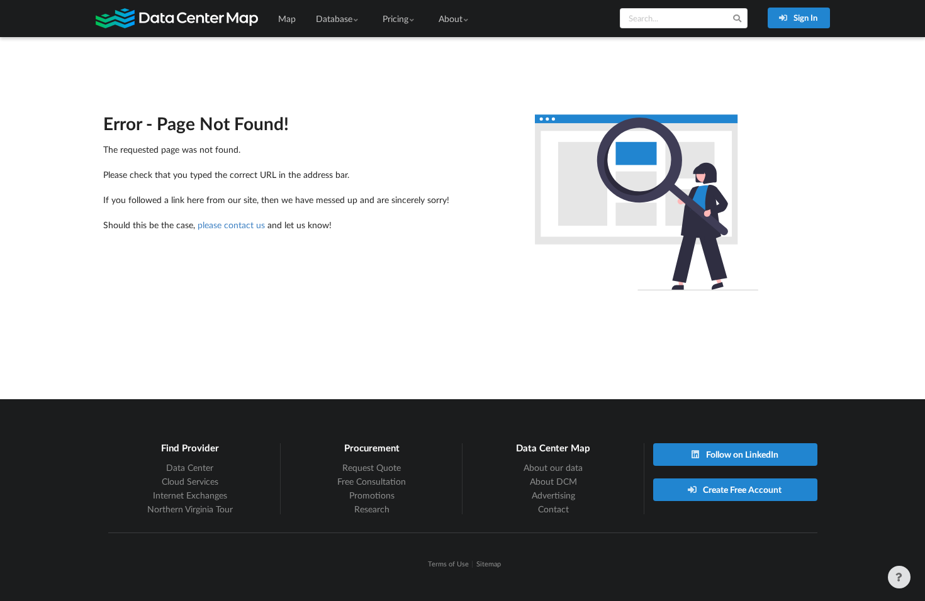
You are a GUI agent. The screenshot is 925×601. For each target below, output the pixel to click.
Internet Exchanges (190, 495)
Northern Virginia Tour (190, 509)
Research (372, 509)
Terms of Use (448, 564)
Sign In (804, 18)
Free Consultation (371, 481)
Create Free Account (741, 489)
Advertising (553, 495)
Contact (553, 509)
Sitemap (488, 564)
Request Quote (371, 467)
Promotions (372, 495)
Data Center (189, 467)
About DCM (553, 481)
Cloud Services (190, 481)
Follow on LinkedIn (741, 454)
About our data (553, 467)
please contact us (231, 224)
